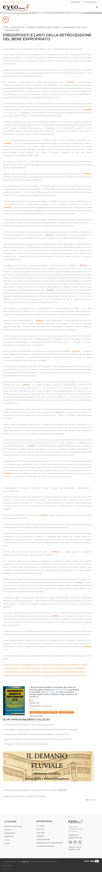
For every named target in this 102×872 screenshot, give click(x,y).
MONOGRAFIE (9, 833)
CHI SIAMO (40, 826)
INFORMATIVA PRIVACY (45, 846)
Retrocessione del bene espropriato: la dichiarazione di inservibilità (28, 725)
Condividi (92, 800)
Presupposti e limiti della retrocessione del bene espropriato (26, 744)
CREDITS (7, 869)
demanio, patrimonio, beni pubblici (43, 27)
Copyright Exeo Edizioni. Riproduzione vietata (24, 796)
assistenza (75, 2)
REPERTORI (34, 703)
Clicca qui (61, 790)
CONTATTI (40, 829)
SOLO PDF (40, 833)
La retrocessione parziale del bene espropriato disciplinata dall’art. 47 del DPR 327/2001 (36, 734)
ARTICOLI (8, 830)
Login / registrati (90, 2)
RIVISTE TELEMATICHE (13, 826)
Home (5, 27)
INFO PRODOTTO (66, 712)
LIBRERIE (40, 836)
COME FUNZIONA (43, 839)
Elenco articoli (17, 27)
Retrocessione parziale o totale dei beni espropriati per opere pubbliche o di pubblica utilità (38, 739)
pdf (32, 700)
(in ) (60, 690)
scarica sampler (36, 716)
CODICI (7, 840)
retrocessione (12, 30)
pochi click (50, 692)
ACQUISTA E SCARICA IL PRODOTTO (43, 712)
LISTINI (7, 843)
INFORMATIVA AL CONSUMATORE (49, 843)
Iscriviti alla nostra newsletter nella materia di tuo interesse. (30, 790)
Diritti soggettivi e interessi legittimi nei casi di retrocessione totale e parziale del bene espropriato (41, 729)
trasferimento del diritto (75, 27)
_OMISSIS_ (71, 82)
